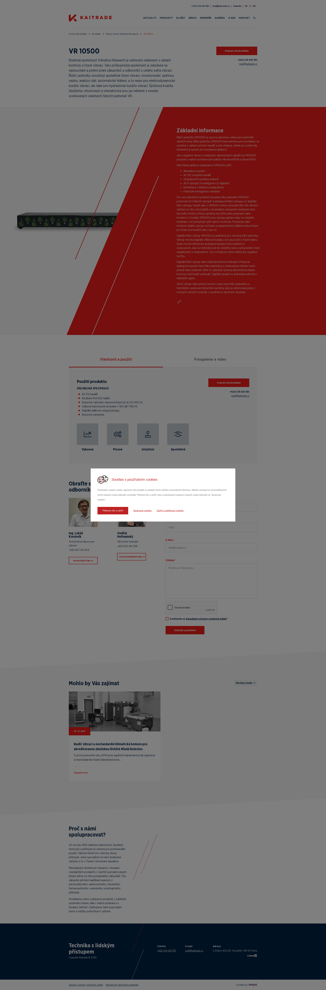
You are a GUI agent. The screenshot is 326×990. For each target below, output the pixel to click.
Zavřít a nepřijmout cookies (170, 510)
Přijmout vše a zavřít (113, 510)
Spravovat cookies (142, 510)
